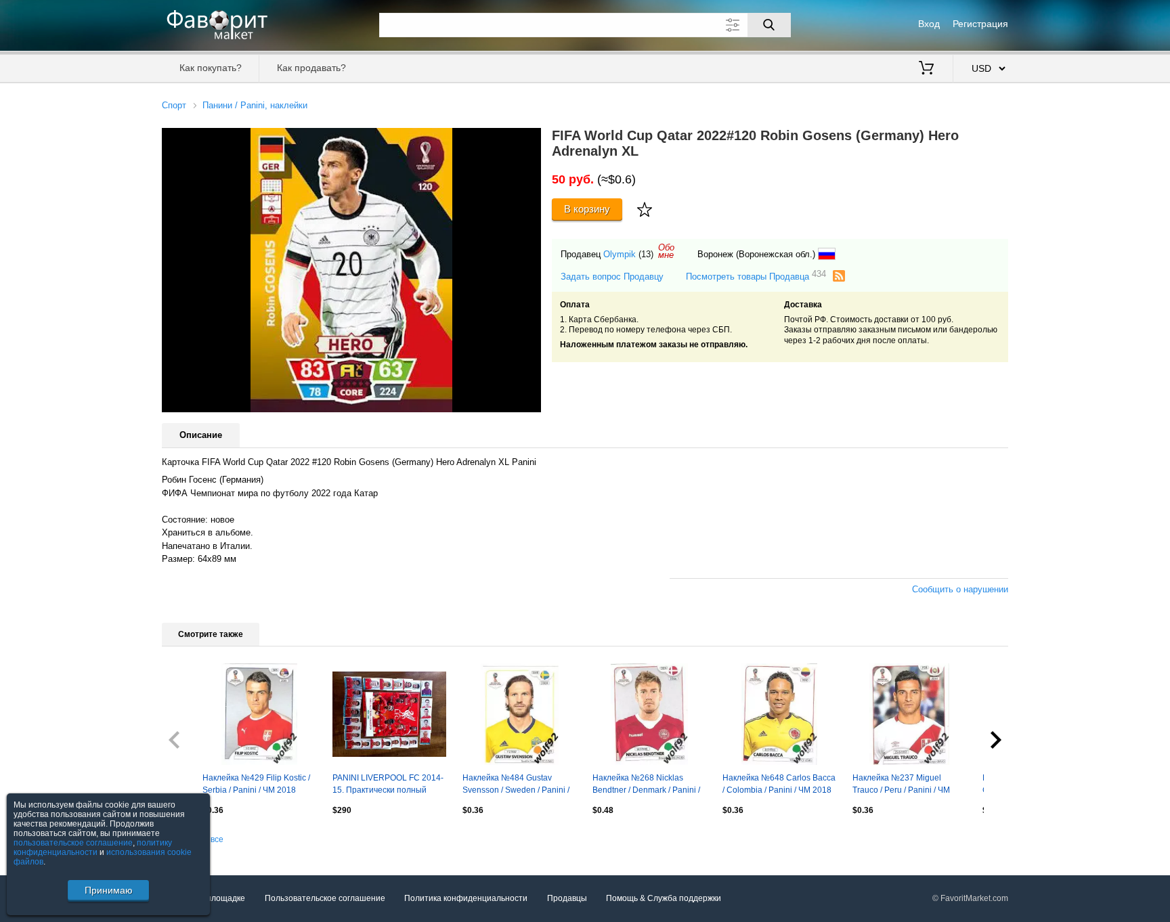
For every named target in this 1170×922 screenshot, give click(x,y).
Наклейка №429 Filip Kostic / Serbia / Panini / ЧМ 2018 (256, 784)
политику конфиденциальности (93, 847)
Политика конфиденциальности (465, 898)
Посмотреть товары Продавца (756, 276)
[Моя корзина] (926, 69)
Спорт (174, 105)
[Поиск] (769, 25)
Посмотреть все (192, 839)
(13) (645, 254)
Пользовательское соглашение (325, 898)
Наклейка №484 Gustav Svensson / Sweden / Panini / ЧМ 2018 (515, 785)
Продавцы (567, 898)
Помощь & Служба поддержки (663, 898)
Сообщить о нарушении (960, 589)
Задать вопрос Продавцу (612, 276)
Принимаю (109, 890)
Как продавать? (311, 67)
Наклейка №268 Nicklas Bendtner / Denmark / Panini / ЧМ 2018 (646, 785)
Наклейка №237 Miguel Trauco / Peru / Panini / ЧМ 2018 (901, 785)
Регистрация (980, 23)
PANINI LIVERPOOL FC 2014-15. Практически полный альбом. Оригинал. (387, 785)
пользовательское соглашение (73, 843)
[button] (529, 140)
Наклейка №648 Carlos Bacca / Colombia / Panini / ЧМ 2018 (779, 784)
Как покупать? (210, 67)
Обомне (666, 251)
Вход (929, 23)
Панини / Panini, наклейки (254, 105)
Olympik (619, 254)
